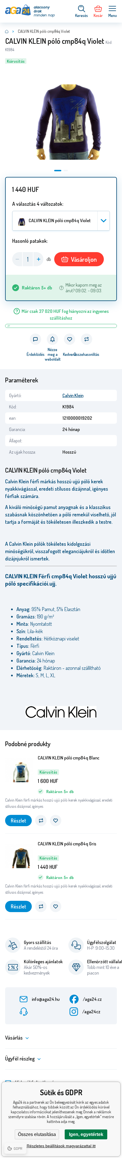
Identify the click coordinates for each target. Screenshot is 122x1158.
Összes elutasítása (37, 1134)
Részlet (18, 820)
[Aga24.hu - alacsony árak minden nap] (7, 31)
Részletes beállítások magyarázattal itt (61, 1146)
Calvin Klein (72, 395)
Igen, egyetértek (86, 1134)
